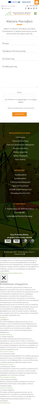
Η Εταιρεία (20, 137)
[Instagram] (34, 8)
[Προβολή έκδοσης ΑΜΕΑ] (36, 2)
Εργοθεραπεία (20, 178)
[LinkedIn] (31, 8)
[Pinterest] (36, 8)
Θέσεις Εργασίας (20, 152)
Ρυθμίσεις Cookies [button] (6, 273)
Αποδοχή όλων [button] (17, 273)
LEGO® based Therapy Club (20, 189)
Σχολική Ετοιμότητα (20, 186)
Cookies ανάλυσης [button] (6, 334)
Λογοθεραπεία (20, 175)
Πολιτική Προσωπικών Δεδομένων (20, 145)
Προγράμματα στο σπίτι (20, 193)
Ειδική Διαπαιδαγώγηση (20, 182)
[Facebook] (26, 8)
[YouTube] (28, 8)
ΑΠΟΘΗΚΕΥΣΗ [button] (5, 403)
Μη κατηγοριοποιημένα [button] (8, 377)
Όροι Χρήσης (20, 159)
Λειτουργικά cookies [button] (7, 351)
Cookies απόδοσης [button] (6, 388)
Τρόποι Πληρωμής (20, 156)
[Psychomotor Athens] (19, 15)
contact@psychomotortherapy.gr (20, 216)
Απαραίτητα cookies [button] (7, 364)
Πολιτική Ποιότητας (20, 141)
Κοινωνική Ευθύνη (20, 148)
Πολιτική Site (21, 99)
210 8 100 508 (33, 6)
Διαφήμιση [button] (3, 317)
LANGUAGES (7, 8)
